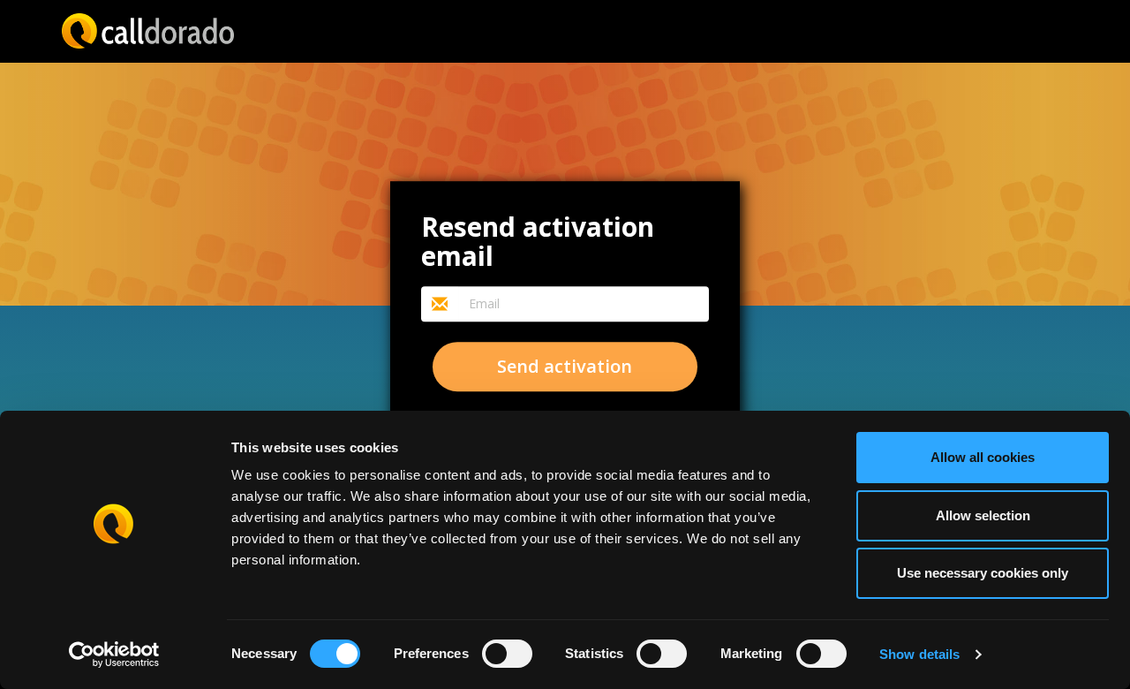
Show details (919, 654)
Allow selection (983, 515)
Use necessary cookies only (982, 572)
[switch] (507, 654)
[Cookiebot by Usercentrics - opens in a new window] (114, 654)
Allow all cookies (982, 457)
